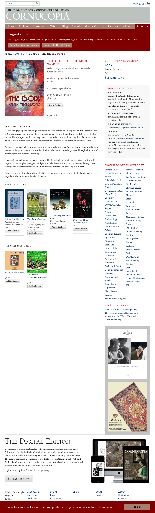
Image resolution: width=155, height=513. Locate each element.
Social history (132, 260)
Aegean (108, 208)
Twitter (8, 499)
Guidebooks (132, 184)
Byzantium (110, 237)
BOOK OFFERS (113, 204)
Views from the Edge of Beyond (120, 316)
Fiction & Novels (134, 169)
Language (131, 206)
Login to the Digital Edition (57, 45)
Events (99, 495)
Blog (65, 26)
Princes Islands (133, 249)
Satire (129, 253)
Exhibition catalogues (115, 298)
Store (8, 54)
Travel (76, 26)
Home (10, 26)
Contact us (123, 495)
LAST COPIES (133, 209)
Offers (54, 26)
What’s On (91, 26)
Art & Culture (112, 226)
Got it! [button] (137, 507)
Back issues (32, 498)
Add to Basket (55, 105)
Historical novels (134, 191)
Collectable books (113, 266)
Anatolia (109, 212)
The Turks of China (114, 313)
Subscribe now (18, 478)
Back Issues (113, 69)
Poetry (129, 242)
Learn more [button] (105, 507)
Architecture (111, 223)
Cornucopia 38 (129, 309)
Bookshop (39, 26)
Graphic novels (133, 180)
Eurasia (108, 295)
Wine (128, 285)
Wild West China (80, 220)
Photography (132, 238)
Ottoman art (132, 227)
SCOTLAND (132, 256)
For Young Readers (135, 177)
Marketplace (111, 26)
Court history (111, 284)
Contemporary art (114, 269)
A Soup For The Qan (14, 219)
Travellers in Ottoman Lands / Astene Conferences (135, 274)
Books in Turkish (113, 233)
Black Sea (109, 244)
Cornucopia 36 (113, 319)
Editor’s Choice (112, 169)
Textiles (129, 264)
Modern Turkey (133, 220)
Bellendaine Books (113, 180)
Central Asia (111, 248)
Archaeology (111, 219)
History (130, 195)
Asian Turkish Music (14, 272)
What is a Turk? (112, 309)
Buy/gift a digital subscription (24, 45)
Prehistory (131, 246)
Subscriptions (114, 77)
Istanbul (130, 202)
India (128, 198)
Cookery (109, 273)
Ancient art (110, 215)
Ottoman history (134, 231)
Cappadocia (111, 252)
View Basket (139, 3)
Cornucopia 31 (132, 313)
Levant (129, 213)
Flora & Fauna (133, 173)
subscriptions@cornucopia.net (130, 127)
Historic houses (133, 187)
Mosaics (130, 224)
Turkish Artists (133, 281)
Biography (110, 241)
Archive (23, 26)
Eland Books (111, 291)
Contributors (124, 498)
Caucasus (109, 255)
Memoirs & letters (135, 217)
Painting (130, 235)
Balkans (108, 230)
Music (109, 73)
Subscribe (142, 26)
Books (19, 54)
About (127, 26)
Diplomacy (110, 287)
